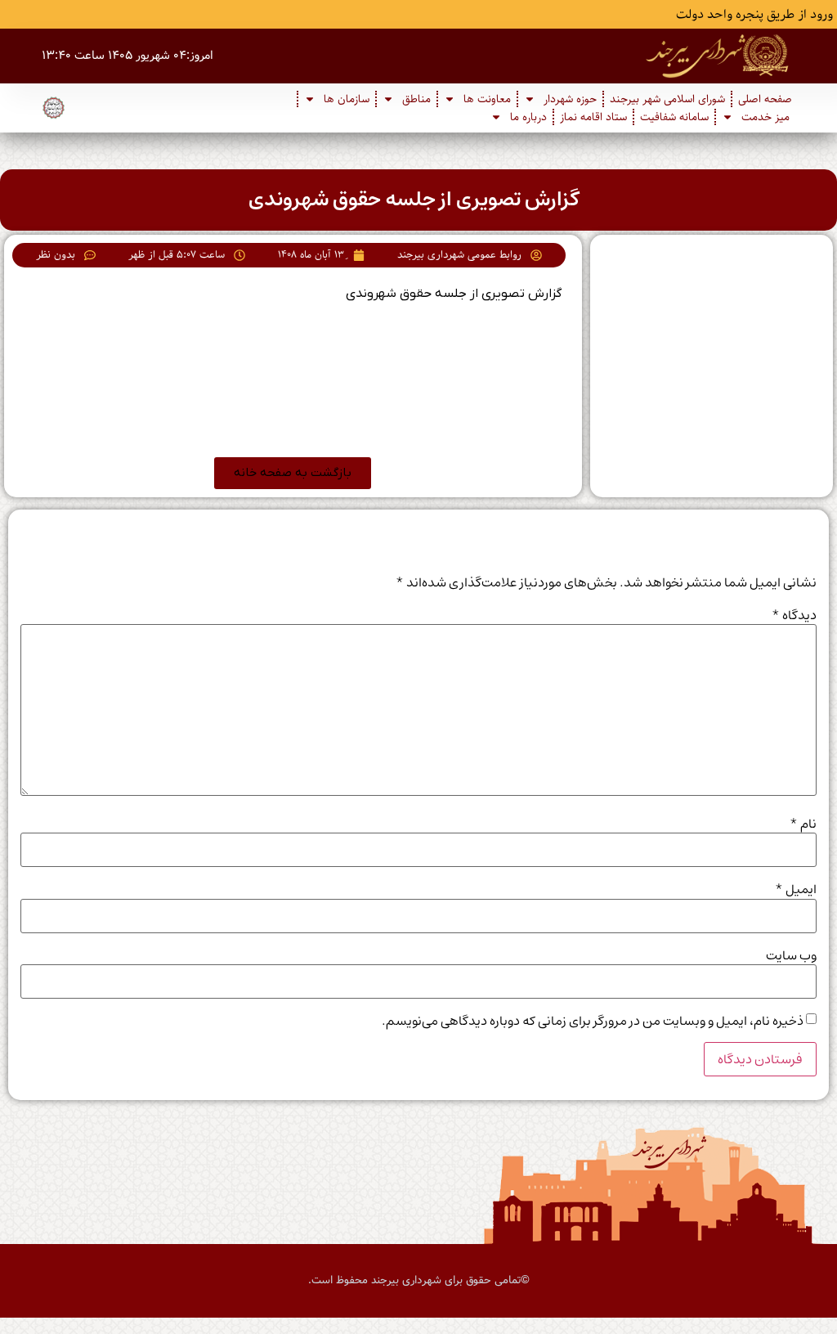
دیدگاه (794, 615)
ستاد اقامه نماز (593, 117)
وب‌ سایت (791, 955)
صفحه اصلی (765, 99)
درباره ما (528, 117)
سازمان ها (346, 99)
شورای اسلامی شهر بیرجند (667, 99)
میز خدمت (765, 117)
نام (803, 823)
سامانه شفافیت (674, 117)
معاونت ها (487, 99)
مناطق (416, 99)
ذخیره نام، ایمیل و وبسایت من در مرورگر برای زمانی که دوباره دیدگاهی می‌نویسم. (592, 1020)
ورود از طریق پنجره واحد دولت (754, 14)
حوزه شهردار (570, 99)
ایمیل (796, 889)
